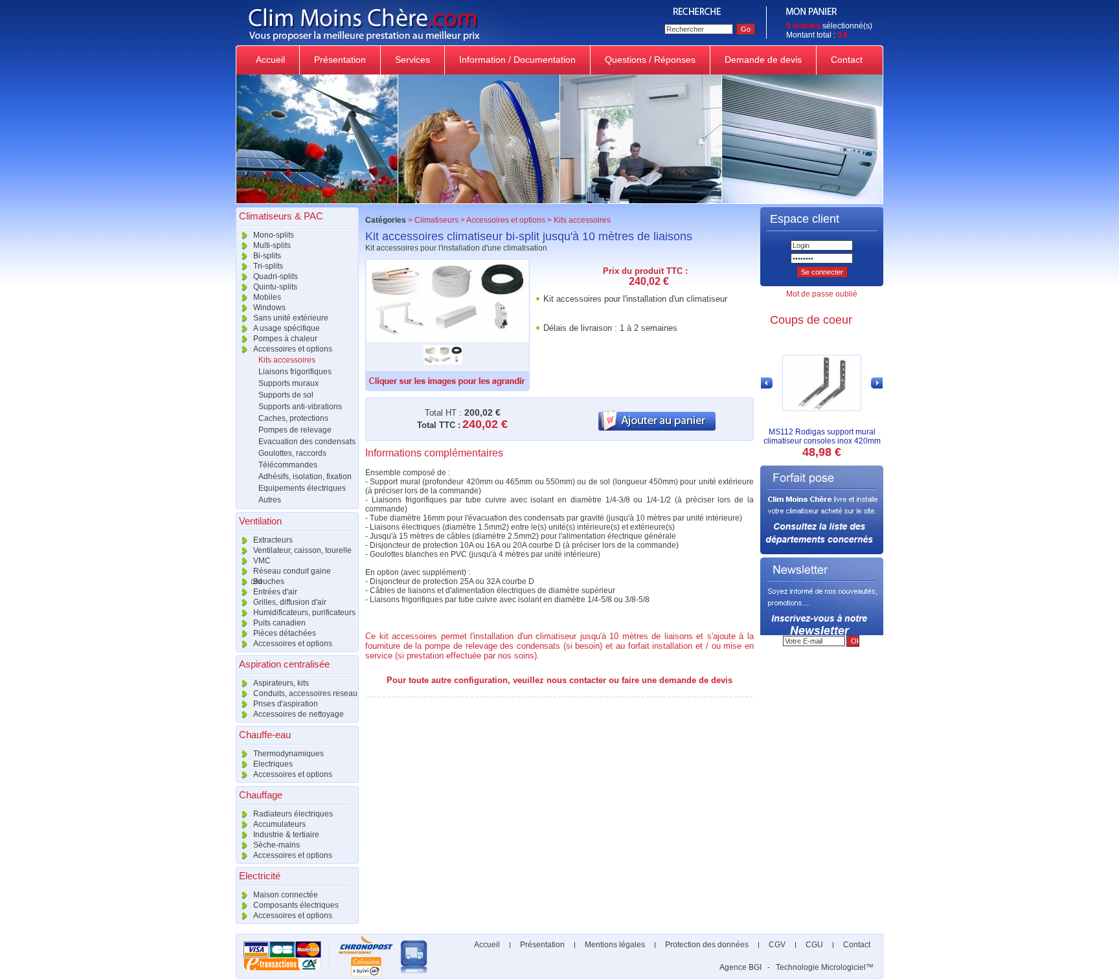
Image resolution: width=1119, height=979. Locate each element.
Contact (846, 59)
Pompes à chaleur (284, 338)
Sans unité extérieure (289, 317)
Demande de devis (763, 59)
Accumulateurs (278, 824)
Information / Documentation (517, 59)
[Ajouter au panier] (657, 428)
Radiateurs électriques (292, 813)
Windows (268, 307)
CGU (814, 944)
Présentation (339, 59)
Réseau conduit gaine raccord (283, 571)
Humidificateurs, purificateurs (303, 612)
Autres (269, 499)
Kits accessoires (286, 360)
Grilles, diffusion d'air (288, 602)
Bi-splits (266, 255)
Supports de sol (285, 394)
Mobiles (266, 297)
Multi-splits (271, 245)
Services (412, 59)
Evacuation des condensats (307, 441)
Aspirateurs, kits (280, 683)
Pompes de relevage (295, 429)
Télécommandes (287, 464)
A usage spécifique (285, 328)
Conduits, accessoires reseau (304, 693)
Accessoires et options (291, 349)
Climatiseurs (436, 220)
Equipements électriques (302, 488)
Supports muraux (288, 383)
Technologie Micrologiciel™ (825, 967)
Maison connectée (284, 894)
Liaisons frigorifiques (295, 371)
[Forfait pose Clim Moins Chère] (821, 551)
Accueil (270, 59)
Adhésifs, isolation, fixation (305, 476)
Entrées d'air (274, 591)
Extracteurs (272, 540)
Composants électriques (295, 905)
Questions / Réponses (650, 59)
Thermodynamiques (287, 753)
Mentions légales (615, 944)
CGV (777, 944)
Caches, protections (293, 418)
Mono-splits (272, 235)
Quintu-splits (274, 286)
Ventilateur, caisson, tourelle (301, 550)
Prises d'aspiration (284, 703)
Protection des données (707, 944)
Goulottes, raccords (292, 453)
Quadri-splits (274, 276)
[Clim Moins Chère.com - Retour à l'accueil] (445, 42)
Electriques (272, 764)
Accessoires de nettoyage (297, 714)
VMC (261, 560)
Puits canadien (278, 622)
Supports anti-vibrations (300, 406)
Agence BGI (740, 967)
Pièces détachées (283, 633)
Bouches (267, 581)
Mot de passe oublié (821, 293)
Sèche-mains (275, 845)
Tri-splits (267, 266)
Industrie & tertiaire (285, 834)
